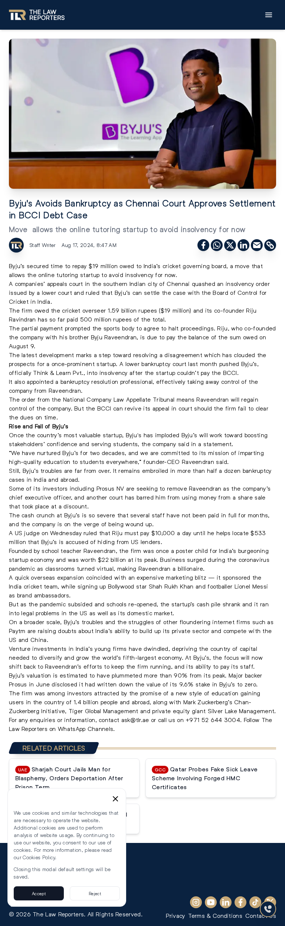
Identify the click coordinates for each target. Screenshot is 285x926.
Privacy (175, 915)
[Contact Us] (268, 909)
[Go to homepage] (37, 15)
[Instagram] (196, 902)
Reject (95, 893)
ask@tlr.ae (135, 719)
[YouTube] (211, 902)
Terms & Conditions (215, 915)
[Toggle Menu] (268, 14)
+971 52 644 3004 (213, 719)
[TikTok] (255, 902)
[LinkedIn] (226, 902)
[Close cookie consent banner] (115, 798)
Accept (39, 893)
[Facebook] (240, 902)
